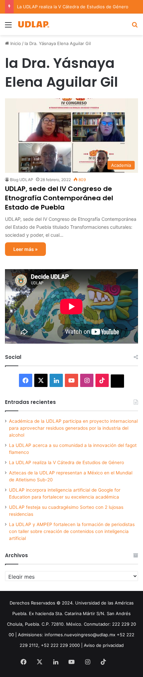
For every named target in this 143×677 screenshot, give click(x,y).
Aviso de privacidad (104, 645)
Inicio (15, 43)
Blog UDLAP (21, 179)
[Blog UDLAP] (33, 24)
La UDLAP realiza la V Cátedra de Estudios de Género (72, 6)
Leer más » (25, 249)
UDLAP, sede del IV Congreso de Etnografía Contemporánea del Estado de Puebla (59, 198)
